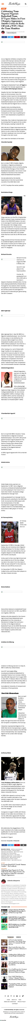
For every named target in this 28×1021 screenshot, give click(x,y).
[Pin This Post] (17, 37)
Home (8, 999)
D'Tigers (17, 854)
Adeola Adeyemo (11, 33)
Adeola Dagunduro (17, 849)
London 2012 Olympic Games (10, 858)
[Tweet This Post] (11, 37)
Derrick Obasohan (7, 856)
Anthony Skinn (18, 851)
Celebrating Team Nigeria (9, 853)
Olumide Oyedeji (6, 860)
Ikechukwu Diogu (15, 857)
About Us (14, 999)
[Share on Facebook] (4, 37)
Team (20, 999)
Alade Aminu (16, 850)
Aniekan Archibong (7, 851)
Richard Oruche (16, 860)
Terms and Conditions (10, 1001)
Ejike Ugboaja (18, 856)
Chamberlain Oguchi (8, 854)
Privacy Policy (22, 1001)
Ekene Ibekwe (5, 857)
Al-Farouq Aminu (7, 850)
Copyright (15, 1003)
